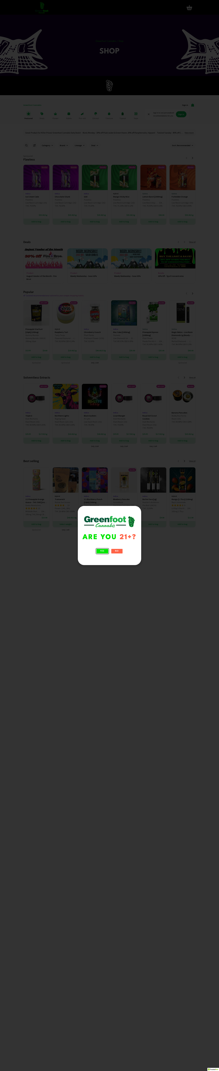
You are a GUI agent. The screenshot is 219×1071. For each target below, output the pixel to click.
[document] (109, 535)
